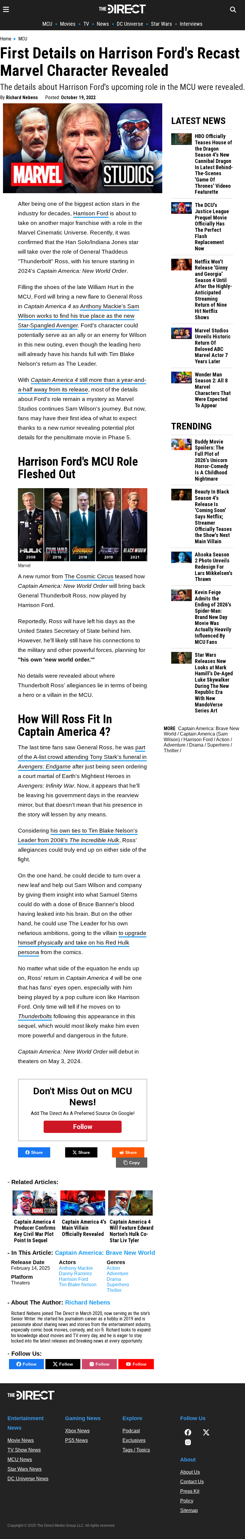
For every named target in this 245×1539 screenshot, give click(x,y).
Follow (29, 1364)
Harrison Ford (90, 213)
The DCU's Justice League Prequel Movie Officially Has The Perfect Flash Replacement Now (212, 227)
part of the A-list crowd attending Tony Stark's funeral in (82, 757)
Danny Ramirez (75, 1273)
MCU (47, 24)
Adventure (117, 1273)
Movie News (20, 1440)
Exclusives (134, 1440)
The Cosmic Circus (89, 576)
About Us (190, 1472)
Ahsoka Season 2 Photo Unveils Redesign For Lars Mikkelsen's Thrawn (213, 567)
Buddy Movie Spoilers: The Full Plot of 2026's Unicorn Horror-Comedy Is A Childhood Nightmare (211, 460)
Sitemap (189, 1510)
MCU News (19, 1459)
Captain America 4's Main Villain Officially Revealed (84, 1228)
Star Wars (161, 24)
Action (113, 1268)
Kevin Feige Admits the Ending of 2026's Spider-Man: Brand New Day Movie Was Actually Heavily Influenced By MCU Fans (213, 617)
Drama (114, 1279)
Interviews (191, 24)
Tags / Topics (136, 1449)
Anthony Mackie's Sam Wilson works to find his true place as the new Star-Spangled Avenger (78, 316)
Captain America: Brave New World (105, 1252)
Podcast (131, 1430)
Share (37, 1152)
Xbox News (77, 1430)
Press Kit (189, 1491)
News (103, 24)
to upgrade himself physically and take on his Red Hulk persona (82, 942)
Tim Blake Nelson (78, 1284)
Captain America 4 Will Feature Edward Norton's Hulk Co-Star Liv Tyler (131, 1231)
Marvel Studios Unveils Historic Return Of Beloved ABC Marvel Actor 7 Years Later (213, 346)
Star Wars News (24, 1469)
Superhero (118, 1284)
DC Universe (130, 24)
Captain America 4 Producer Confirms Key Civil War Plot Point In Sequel (35, 1231)
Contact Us (192, 1481)
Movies (68, 24)
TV (86, 24)
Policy (186, 1500)
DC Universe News (27, 1478)
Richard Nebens (22, 97)
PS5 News (76, 1440)
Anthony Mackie (76, 1268)
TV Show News (24, 1449)
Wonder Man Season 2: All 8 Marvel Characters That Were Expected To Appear (213, 390)
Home (5, 39)
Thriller (114, 1290)
